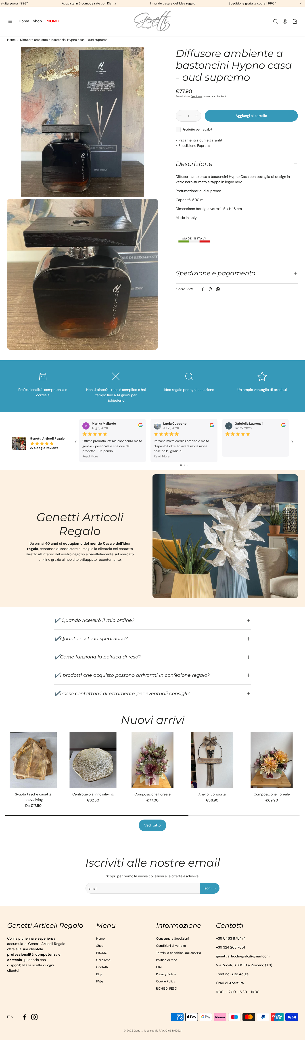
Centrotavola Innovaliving (93, 794)
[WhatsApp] (218, 289)
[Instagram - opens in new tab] (34, 1017)
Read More (90, 456)
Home (11, 40)
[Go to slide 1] (181, 465)
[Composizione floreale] (153, 760)
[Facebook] (203, 289)
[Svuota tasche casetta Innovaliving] (33, 760)
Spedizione (196, 96)
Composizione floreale (152, 794)
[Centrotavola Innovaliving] (93, 760)
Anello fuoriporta (212, 794)
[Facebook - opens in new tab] (24, 1017)
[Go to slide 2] (184, 465)
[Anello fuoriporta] (212, 760)
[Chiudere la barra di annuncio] (300, 3)
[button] (10, 21)
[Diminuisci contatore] (180, 116)
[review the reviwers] (140, 426)
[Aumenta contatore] (197, 116)
